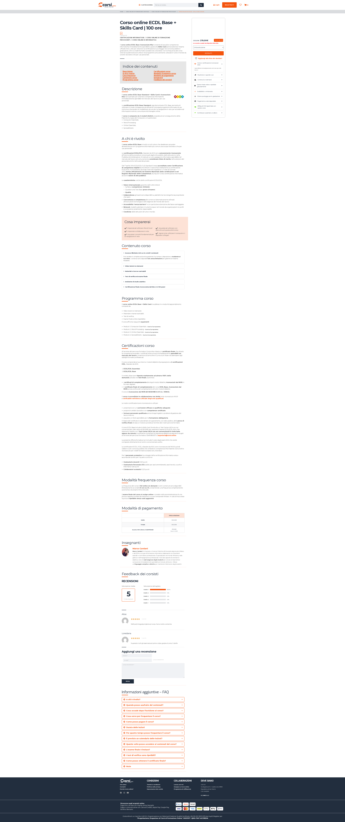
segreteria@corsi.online (167, 435)
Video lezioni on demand (134, 266)
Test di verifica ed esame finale (136, 276)
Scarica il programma (154, 326)
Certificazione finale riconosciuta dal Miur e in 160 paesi (145, 287)
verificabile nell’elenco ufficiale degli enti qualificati (143, 398)
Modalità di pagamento (164, 75)
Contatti (123, 787)
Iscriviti (208, 53)
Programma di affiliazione (182, 789)
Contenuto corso (130, 77)
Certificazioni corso (162, 71)
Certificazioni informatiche (133, 38)
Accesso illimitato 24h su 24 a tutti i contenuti (141, 253)
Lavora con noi (178, 784)
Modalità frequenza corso (165, 73)
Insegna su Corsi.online (181, 787)
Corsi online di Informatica (144, 40)
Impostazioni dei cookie (155, 789)
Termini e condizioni (153, 784)
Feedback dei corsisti (163, 80)
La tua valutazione (158, 659)
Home (121, 11)
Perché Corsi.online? (126, 789)
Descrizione (128, 71)
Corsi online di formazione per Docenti (163, 11)
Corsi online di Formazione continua (137, 11)
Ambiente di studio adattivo (135, 282)
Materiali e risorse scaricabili (135, 271)
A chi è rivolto (128, 73)
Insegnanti (158, 77)
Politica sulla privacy (153, 787)
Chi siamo (123, 784)
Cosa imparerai (129, 75)
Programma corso (130, 80)
